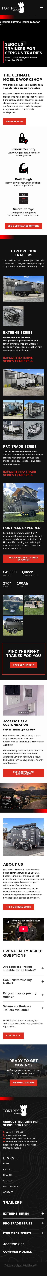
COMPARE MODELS (17, 1252)
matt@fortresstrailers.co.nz (20, 1138)
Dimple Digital (22, 1265)
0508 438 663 (19, 1135)
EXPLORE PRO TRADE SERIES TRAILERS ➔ (19, 473)
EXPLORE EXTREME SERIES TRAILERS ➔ (18, 359)
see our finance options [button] (23, 226)
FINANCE (7, 1175)
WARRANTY (9, 1181)
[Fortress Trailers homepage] (20, 7)
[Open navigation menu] (41, 7)
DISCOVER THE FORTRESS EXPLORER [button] (23, 558)
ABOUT (6, 1169)
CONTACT (8, 1192)
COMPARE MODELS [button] (23, 665)
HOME (6, 1163)
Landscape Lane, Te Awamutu (21, 1142)
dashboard (29, 1267)
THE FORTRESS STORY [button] (18, 906)
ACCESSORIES (13, 1244)
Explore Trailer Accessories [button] (23, 773)
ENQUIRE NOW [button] (14, 121)
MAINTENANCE (10, 1186)
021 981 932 (17, 1132)
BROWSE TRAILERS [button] (23, 1082)
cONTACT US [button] (13, 1035)
